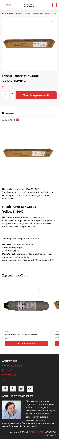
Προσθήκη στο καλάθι (36, 95)
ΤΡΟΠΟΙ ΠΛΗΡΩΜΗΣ (12, 366)
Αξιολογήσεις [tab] (10, 120)
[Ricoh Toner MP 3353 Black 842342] (26, 304)
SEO (4, 379)
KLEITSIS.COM (35, 432)
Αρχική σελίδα (7, 13)
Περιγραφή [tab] (8, 113)
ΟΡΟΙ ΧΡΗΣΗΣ (9, 375)
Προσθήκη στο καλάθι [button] (26, 343)
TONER (19, 13)
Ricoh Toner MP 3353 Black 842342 (21, 334)
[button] (54, 5)
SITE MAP (7, 370)
